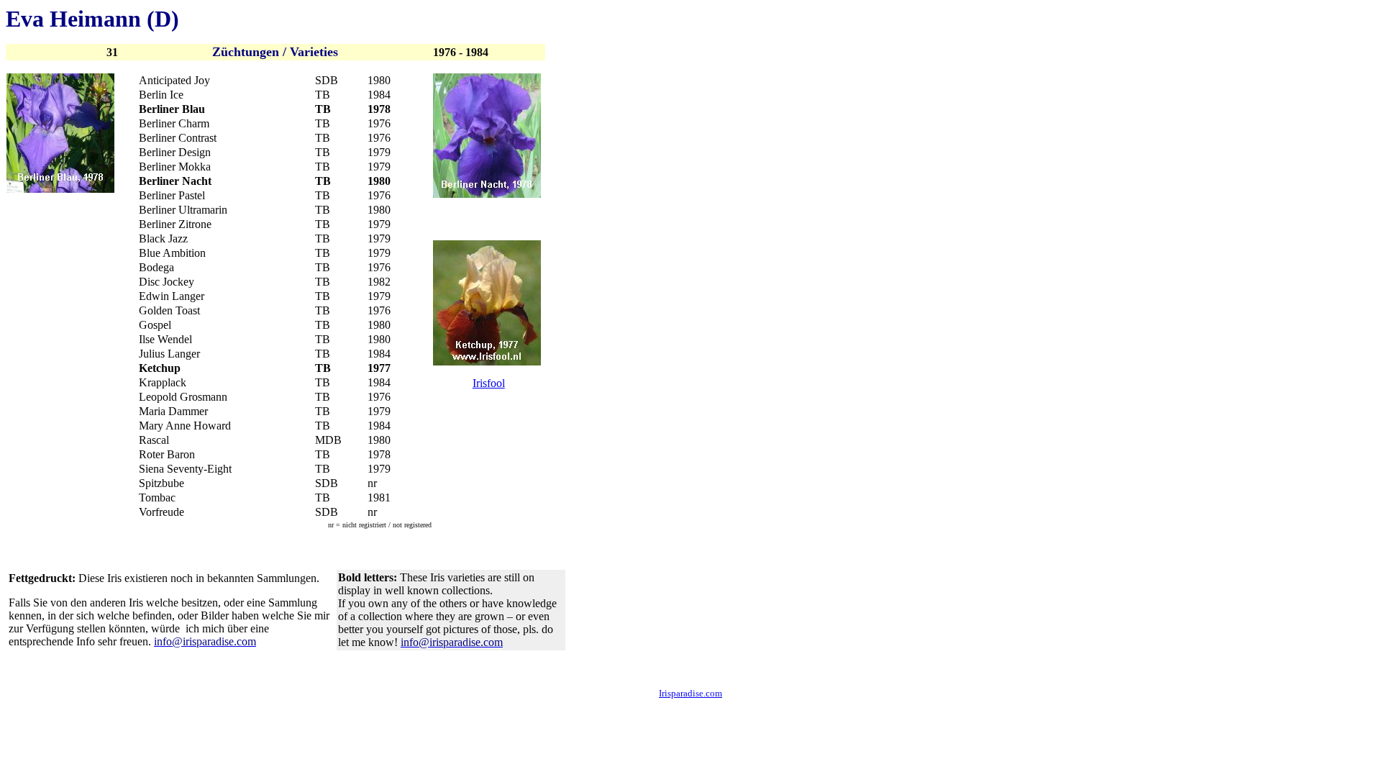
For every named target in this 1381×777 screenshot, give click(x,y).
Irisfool (489, 383)
